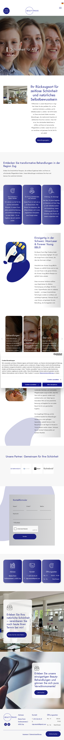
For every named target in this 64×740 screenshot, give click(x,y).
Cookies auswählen (53, 379)
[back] (2, 339)
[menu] (60, 8)
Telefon (42, 506)
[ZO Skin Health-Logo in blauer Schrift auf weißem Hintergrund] (15, 468)
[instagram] (8, 724)
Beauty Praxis (12, 576)
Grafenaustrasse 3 (23, 721)
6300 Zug (21, 724)
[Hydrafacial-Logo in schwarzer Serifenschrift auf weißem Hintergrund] (48, 468)
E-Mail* (28, 506)
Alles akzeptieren (52, 384)
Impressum (25, 734)
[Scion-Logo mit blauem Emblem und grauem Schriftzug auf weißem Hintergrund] (26, 468)
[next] (62, 339)
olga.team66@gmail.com (33, 578)
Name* (15, 506)
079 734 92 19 (33, 576)
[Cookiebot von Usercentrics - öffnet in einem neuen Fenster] (55, 354)
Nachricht (15, 514)
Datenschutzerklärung (47, 373)
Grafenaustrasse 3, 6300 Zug (12, 578)
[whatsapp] (5, 724)
